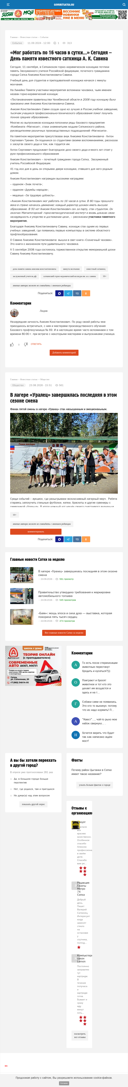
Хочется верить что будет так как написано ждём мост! (98, 737)
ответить (36, 344)
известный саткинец (95, 269)
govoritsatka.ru (64, 4)
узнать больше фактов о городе (94, 785)
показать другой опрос (33, 804)
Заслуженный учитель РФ (24, 276)
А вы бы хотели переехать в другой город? (33, 763)
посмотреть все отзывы (80, 1035)
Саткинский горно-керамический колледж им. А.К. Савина (69, 276)
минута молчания (71, 269)
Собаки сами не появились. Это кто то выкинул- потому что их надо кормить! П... (99, 706)
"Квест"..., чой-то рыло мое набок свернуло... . (99, 721)
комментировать (36, 531)
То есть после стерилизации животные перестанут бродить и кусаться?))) (100, 667)
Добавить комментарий (64, 352)
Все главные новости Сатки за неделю (64, 633)
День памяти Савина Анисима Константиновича (34, 269)
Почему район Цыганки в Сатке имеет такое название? (92, 772)
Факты (77, 760)
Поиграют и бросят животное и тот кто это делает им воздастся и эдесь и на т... (96, 686)
